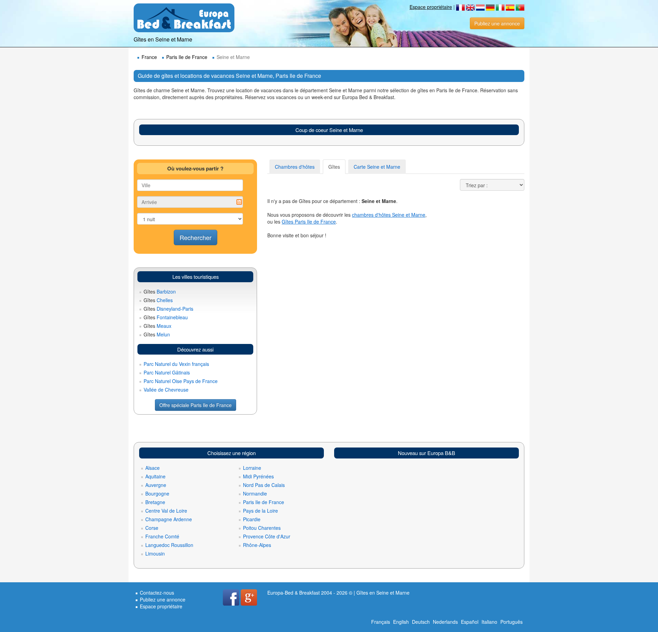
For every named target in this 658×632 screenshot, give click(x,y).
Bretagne (155, 502)
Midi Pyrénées (258, 476)
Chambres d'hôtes (295, 166)
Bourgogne (157, 493)
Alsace (152, 467)
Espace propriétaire (431, 6)
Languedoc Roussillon (169, 544)
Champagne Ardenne (168, 519)
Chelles (158, 300)
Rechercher (195, 237)
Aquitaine (155, 476)
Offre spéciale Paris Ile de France (195, 405)
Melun (157, 334)
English (401, 621)
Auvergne (155, 484)
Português (511, 621)
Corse (151, 527)
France (149, 56)
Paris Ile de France (186, 56)
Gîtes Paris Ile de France (309, 221)
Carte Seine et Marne (377, 166)
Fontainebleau (166, 317)
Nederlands (445, 621)
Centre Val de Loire (166, 510)
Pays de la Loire (260, 510)
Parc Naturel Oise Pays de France (181, 381)
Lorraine (252, 467)
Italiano (489, 621)
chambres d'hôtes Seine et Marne (388, 214)
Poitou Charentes (262, 527)
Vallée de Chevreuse (166, 389)
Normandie (255, 493)
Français (380, 621)
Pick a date (239, 202)
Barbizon (160, 291)
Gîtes (334, 166)
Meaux (157, 325)
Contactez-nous (157, 592)
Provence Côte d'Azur (266, 536)
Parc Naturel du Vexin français (176, 363)
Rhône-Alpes (257, 544)
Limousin (155, 553)
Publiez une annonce (497, 23)
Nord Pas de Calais (264, 484)
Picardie (251, 519)
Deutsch (421, 621)
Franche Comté (162, 536)
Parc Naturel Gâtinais (167, 372)
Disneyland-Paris (168, 308)
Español (469, 621)
